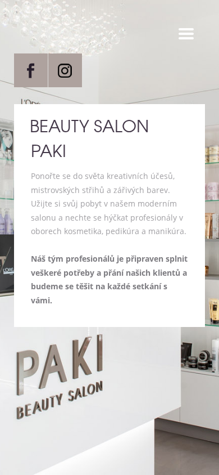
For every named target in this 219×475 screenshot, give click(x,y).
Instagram (65, 70)
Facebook (31, 70)
